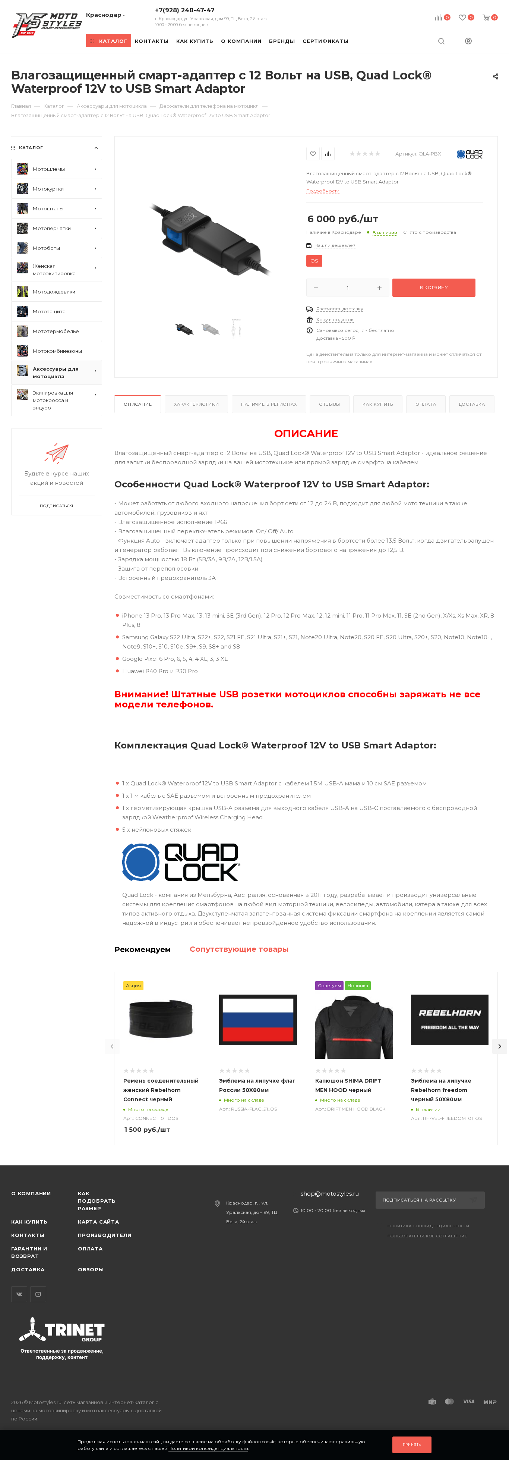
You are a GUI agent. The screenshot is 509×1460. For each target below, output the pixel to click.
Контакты (27, 1235)
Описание (138, 404)
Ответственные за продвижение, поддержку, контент (62, 1354)
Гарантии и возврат (29, 1252)
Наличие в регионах (269, 404)
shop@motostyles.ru (330, 1193)
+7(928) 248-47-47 (211, 17)
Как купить (378, 404)
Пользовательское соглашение (428, 1236)
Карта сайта (98, 1222)
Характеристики (196, 404)
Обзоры (91, 1269)
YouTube (38, 1294)
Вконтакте (19, 1294)
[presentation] (112, 1046)
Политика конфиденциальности (429, 1226)
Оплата (425, 404)
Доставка (472, 404)
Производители (104, 1235)
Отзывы (329, 404)
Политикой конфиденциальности (208, 1448)
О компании (31, 1193)
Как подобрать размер (97, 1200)
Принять (412, 1444)
